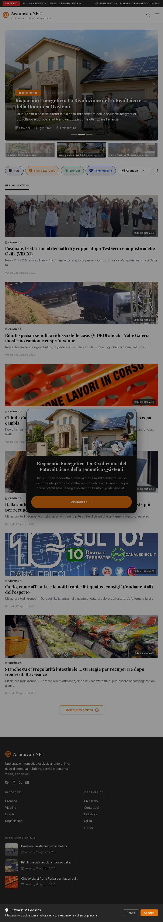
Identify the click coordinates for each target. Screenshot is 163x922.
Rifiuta (131, 913)
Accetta (149, 913)
